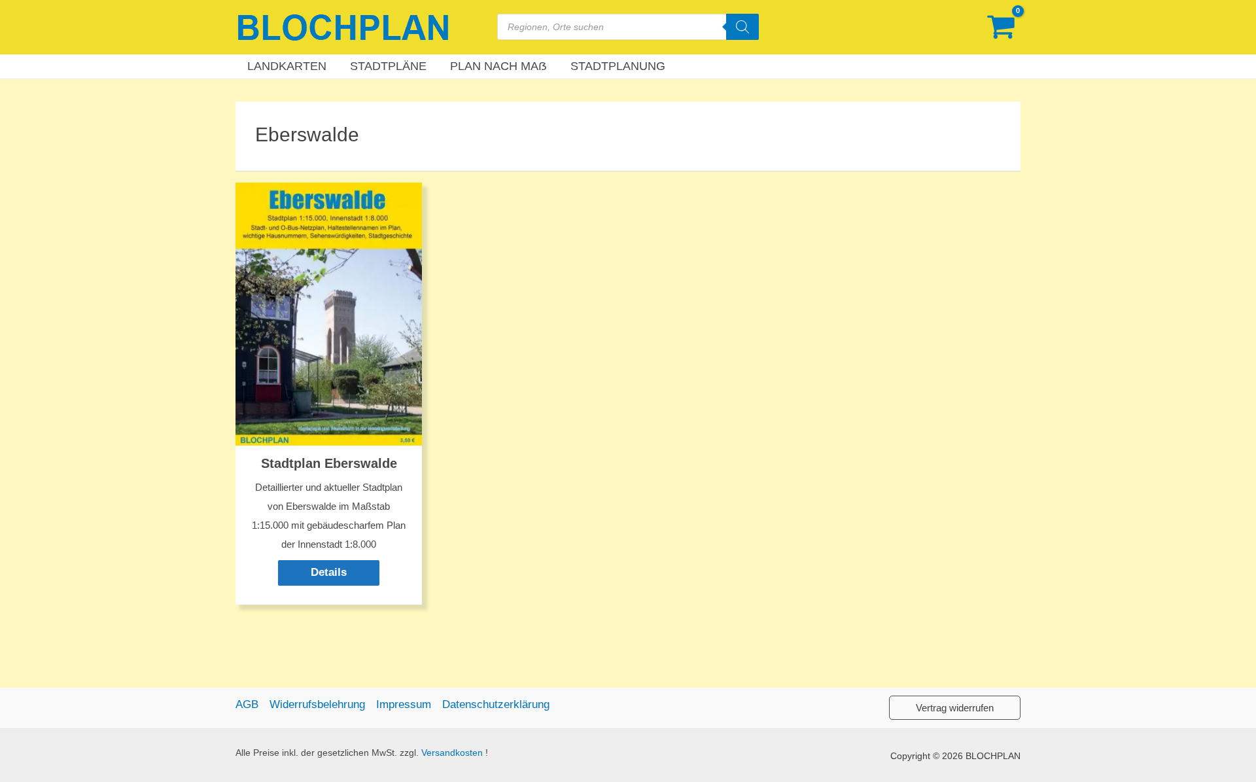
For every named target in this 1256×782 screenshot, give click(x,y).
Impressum (403, 704)
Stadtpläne (388, 66)
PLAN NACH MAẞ (498, 66)
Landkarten (286, 66)
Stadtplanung (617, 66)
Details (329, 572)
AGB (247, 704)
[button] (954, 708)
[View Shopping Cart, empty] (1000, 27)
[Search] (742, 27)
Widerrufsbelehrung (317, 704)
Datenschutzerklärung (496, 704)
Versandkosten (452, 753)
